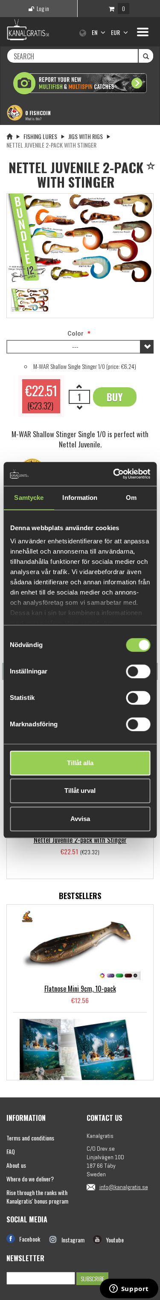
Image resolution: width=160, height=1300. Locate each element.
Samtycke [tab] (29, 497)
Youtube (115, 1239)
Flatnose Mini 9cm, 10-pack (80, 989)
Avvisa (80, 818)
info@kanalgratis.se (123, 1187)
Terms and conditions (30, 1137)
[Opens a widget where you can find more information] (128, 1289)
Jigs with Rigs (85, 136)
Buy (115, 396)
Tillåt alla (80, 762)
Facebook (29, 1238)
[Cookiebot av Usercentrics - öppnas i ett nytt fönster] (114, 473)
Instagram (72, 1239)
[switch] (138, 671)
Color (75, 333)
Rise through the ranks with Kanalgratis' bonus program (37, 1196)
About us (16, 1165)
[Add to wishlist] (152, 166)
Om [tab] (131, 497)
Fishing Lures (40, 136)
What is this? (33, 118)
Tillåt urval (80, 790)
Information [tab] (79, 497)
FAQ (10, 1151)
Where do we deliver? (30, 1178)
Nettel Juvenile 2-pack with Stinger (80, 840)
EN (95, 32)
